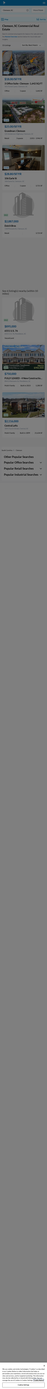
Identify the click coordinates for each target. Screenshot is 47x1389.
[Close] (44, 1365)
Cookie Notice (38, 1380)
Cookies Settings (23, 1385)
